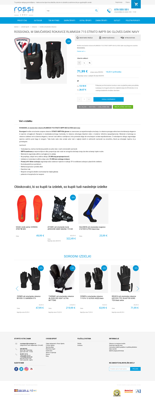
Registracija (118, 2)
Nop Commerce (25, 394)
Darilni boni (49, 351)
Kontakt (119, 385)
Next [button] (138, 289)
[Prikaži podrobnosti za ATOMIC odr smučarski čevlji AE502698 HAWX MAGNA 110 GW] (61, 209)
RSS (26, 369)
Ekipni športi (69, 20)
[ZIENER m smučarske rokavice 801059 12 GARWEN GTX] (30, 278)
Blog (47, 356)
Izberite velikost (82, 58)
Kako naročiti (113, 349)
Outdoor (38, 20)
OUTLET (117, 20)
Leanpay (98, 88)
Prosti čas (22, 20)
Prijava (128, 2)
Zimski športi (101, 20)
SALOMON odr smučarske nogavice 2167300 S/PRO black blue (92, 228)
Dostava (80, 345)
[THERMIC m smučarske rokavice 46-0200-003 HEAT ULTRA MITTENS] (61, 278)
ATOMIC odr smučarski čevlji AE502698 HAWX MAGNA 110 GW (60, 228)
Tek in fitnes (53, 20)
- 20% (68, 41)
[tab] (25, 122)
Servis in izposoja (51, 352)
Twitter (21, 369)
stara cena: (94, 72)
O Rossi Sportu (50, 345)
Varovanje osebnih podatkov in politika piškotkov (123, 347)
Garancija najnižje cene (115, 345)
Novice (48, 354)
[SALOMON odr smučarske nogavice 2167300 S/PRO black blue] (93, 209)
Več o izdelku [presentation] (25, 121)
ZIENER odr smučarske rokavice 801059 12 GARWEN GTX (28, 297)
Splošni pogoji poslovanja (116, 351)
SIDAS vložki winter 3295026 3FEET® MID (27, 228)
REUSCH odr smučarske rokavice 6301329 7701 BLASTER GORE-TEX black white (124, 298)
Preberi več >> (81, 51)
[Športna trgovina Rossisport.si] (23, 11)
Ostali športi (85, 20)
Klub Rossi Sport (50, 349)
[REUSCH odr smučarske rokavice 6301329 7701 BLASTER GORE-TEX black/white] (125, 278)
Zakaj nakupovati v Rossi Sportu (55, 343)
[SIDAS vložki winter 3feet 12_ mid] (30, 209)
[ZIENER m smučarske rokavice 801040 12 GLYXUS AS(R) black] (93, 278)
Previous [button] (17, 289)
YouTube (31, 369)
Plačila (79, 343)
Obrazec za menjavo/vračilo (117, 343)
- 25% (73, 197)
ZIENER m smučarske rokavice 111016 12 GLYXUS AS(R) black (92, 297)
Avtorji (139, 385)
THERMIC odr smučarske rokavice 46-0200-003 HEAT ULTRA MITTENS (61, 298)
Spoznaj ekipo (50, 347)
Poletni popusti (133, 20)
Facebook (16, 369)
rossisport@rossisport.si (28, 343)
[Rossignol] (22, 52)
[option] (30, 288)
